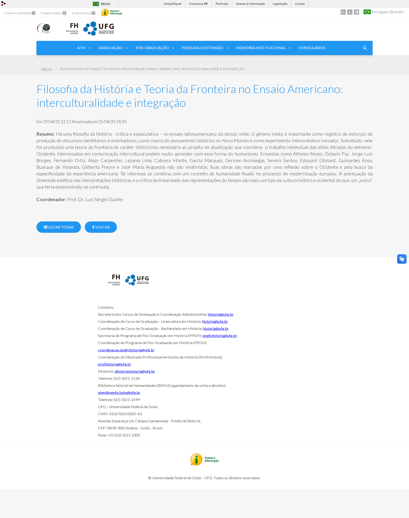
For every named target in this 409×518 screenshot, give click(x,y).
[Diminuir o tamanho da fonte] (349, 12)
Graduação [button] (110, 47)
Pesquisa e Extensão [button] (202, 47)
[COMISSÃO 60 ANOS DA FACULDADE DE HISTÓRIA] (43, 32)
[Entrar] (3, 4)
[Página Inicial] (67, 35)
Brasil (106, 4)
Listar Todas (60, 227)
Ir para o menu (52, 13)
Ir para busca (82, 13)
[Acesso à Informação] (111, 12)
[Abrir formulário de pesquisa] (365, 48)
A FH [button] (81, 47)
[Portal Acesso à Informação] (204, 463)
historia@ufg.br (221, 314)
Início (46, 69)
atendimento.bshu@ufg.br (119, 392)
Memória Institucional (261, 47)
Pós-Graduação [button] (152, 47)
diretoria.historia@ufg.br (135, 371)
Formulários (312, 47)
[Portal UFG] (98, 34)
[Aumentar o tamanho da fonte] (343, 12)
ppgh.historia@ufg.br (220, 335)
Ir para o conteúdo (18, 13)
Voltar (102, 227)
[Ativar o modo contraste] (356, 12)
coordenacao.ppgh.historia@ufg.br (126, 350)
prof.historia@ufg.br (114, 364)
